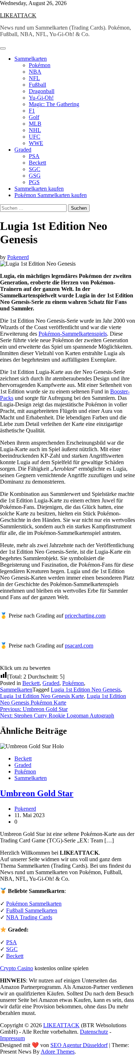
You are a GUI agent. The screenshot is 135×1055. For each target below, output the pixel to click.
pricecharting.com (85, 615)
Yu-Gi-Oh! (41, 98)
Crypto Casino (16, 968)
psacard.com (79, 645)
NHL (35, 130)
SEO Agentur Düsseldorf (79, 1045)
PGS (34, 182)
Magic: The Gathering (54, 104)
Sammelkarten (30, 59)
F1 (32, 111)
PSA (34, 156)
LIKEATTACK (18, 15)
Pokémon (39, 65)
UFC (34, 137)
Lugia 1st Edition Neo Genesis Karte (42, 696)
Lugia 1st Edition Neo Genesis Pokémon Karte (63, 699)
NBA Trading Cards (29, 917)
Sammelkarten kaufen (39, 189)
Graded (22, 150)
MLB (35, 124)
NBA (35, 72)
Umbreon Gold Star (36, 793)
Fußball (37, 85)
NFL (34, 78)
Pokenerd (18, 257)
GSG (35, 176)
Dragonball (41, 91)
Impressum (12, 1038)
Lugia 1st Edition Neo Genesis (86, 689)
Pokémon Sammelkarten (34, 904)
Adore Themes (58, 1052)
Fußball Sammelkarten (31, 910)
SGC (34, 169)
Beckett (37, 163)
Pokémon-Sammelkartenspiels (73, 334)
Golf (34, 117)
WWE (36, 143)
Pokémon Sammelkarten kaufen (50, 195)
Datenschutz (94, 1032)
